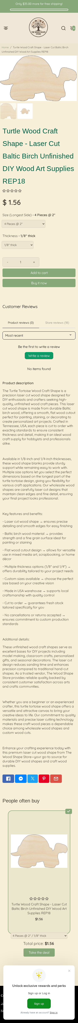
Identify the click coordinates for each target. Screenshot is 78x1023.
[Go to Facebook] (8, 779)
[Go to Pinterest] (44, 779)
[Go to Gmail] (56, 779)
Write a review (39, 356)
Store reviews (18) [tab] (57, 323)
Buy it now (39, 283)
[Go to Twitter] (32, 779)
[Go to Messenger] (21, 779)
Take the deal (39, 952)
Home (5, 47)
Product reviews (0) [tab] (21, 323)
